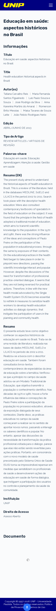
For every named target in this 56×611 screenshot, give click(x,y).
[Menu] (51, 5)
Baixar (26, 607)
